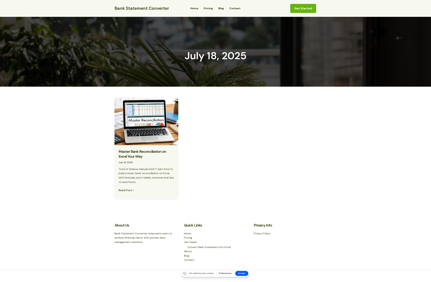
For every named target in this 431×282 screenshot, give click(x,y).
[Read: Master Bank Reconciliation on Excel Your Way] (146, 121)
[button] (303, 8)
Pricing (208, 8)
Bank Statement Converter (141, 8)
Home (194, 8)
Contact (235, 8)
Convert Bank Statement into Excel (209, 247)
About (188, 251)
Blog (221, 8)
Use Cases (190, 242)
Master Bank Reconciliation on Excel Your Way (142, 154)
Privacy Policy (262, 233)
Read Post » (126, 190)
